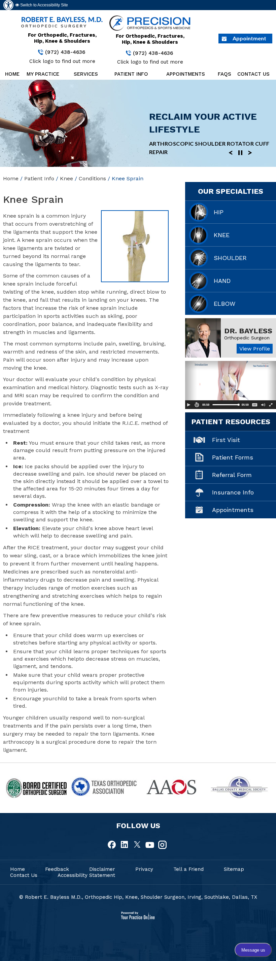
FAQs (224, 74)
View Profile (254, 348)
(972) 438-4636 (65, 52)
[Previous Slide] (231, 152)
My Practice (43, 74)
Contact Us (253, 74)
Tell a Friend (188, 869)
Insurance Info (233, 492)
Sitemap (234, 869)
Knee (66, 178)
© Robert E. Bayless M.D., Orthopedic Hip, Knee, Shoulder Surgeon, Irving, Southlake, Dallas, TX (138, 897)
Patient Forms (232, 457)
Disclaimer (102, 869)
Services (86, 74)
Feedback (57, 869)
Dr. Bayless (248, 331)
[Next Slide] (250, 152)
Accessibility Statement (86, 875)
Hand (222, 280)
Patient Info (131, 74)
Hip (218, 212)
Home (11, 74)
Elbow (224, 303)
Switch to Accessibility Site (43, 5)
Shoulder (230, 257)
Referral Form (232, 474)
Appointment (249, 38)
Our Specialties (230, 191)
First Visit (226, 439)
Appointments (185, 74)
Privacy (144, 869)
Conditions (92, 178)
